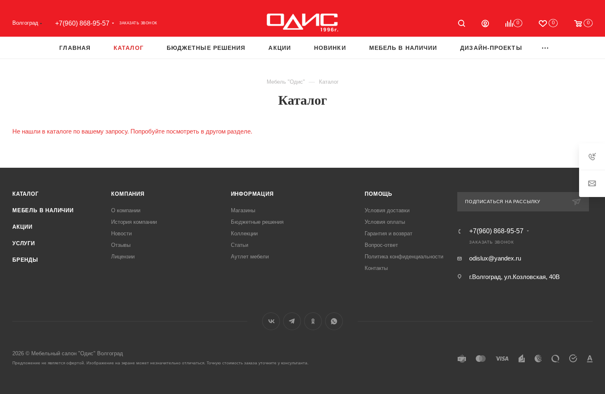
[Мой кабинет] (485, 24)
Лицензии (123, 256)
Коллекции (244, 233)
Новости (121, 233)
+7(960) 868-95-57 (82, 23)
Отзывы (120, 245)
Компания (127, 194)
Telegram (292, 321)
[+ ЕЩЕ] (545, 48)
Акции (22, 227)
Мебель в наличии (43, 210)
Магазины (243, 210)
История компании (134, 222)
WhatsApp (334, 321)
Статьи (239, 245)
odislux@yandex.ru (495, 258)
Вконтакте (271, 321)
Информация (252, 194)
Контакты (376, 268)
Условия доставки (387, 210)
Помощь (378, 194)
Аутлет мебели (250, 256)
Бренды (25, 260)
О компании (125, 210)
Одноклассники (313, 321)
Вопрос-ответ (381, 245)
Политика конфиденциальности (404, 256)
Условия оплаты (385, 222)
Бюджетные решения (257, 222)
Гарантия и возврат (388, 233)
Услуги (23, 243)
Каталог (25, 194)
